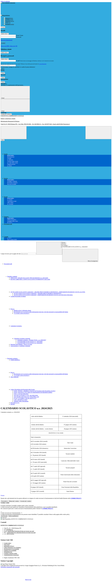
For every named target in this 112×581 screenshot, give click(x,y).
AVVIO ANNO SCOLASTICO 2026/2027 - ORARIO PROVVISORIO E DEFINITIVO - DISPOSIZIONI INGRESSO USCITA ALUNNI (47, 292)
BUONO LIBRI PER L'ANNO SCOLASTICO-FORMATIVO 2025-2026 (30, 279)
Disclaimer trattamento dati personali (10, 567)
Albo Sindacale (14, 377)
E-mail (18, 60)
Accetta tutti (25, 501)
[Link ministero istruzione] (8, 3)
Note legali (7, 544)
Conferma (8, 114)
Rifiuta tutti (14, 501)
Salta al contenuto (5, 1)
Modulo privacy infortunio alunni (22, 310)
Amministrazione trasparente (11, 555)
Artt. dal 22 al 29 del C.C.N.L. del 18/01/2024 (26, 395)
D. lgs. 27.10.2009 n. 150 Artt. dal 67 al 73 (25, 398)
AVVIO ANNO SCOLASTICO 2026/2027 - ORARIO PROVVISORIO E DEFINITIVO (37, 293)
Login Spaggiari (42, 64)
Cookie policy (7, 543)
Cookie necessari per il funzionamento (11, 513)
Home (63, 242)
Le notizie (64, 245)
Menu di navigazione (92, 261)
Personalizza (4, 501)
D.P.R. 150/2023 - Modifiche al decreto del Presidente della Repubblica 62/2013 (34, 391)
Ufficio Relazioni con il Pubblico (12, 547)
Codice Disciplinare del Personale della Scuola (22, 389)
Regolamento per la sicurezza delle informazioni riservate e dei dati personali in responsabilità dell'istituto (41, 374)
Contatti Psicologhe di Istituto (18, 296)
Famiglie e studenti (12, 276)
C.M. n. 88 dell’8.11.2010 (20, 399)
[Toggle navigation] (14, 132)
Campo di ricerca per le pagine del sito (10, 253)
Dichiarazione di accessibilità (11, 549)
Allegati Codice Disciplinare (21, 401)
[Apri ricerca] (98, 132)
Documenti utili (8, 264)
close (2, 140)
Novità (64, 244)
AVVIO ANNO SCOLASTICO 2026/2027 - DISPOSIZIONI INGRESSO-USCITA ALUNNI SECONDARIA (43, 295)
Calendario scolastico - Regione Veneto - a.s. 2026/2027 (31, 340)
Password (18, 37)
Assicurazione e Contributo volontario (20, 346)
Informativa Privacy (9, 546)
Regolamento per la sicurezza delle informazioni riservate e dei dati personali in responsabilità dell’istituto (41, 312)
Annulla (3, 114)
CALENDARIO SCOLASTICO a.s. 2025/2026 (29, 341)
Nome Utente (19, 35)
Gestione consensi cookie (10, 553)
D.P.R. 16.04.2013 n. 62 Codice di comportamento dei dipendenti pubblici (33, 392)
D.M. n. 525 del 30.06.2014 (21, 394)
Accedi (3, 27)
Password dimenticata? (6, 40)
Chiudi (2, 73)
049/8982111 (9, 529)
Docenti (12, 404)
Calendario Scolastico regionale (22, 338)
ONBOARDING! (15, 360)
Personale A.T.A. (14, 402)
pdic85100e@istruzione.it (21, 531)
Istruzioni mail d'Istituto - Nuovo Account (21, 344)
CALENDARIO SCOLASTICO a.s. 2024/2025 (29, 343)
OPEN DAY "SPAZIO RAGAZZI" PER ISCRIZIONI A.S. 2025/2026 (29, 278)
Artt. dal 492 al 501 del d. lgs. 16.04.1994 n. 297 (26, 397)
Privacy (12, 309)
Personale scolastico (12, 358)
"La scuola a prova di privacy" (22, 313)
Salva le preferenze (13, 516)
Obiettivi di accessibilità (10, 550)
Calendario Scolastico (16, 326)
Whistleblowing (8, 552)
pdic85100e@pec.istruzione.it (21, 532)
